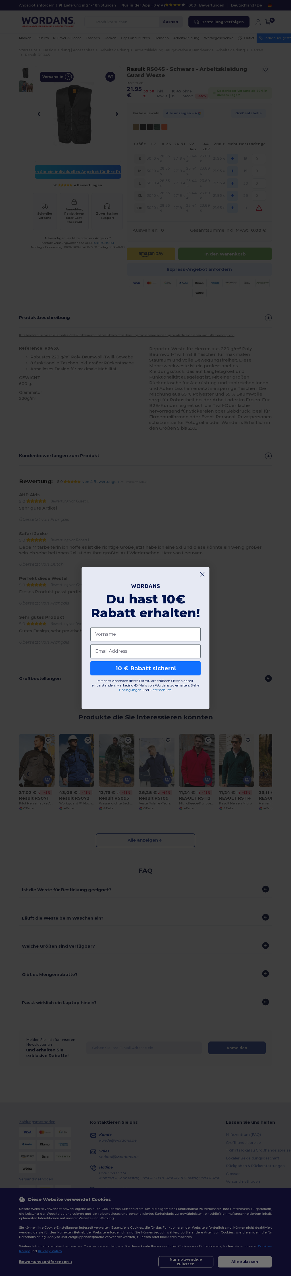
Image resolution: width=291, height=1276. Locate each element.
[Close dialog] (202, 574)
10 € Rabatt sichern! (145, 668)
